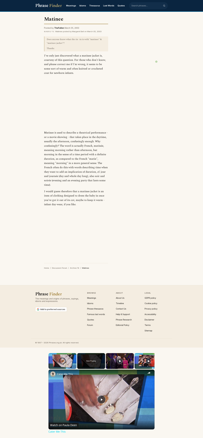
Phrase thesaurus (95, 309)
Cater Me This (65, 374)
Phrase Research (124, 319)
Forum (90, 325)
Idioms (82, 5)
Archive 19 (74, 268)
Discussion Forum (59, 268)
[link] (53, 374)
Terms (148, 325)
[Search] (164, 5)
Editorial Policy (122, 325)
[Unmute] (53, 367)
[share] (149, 372)
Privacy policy (151, 309)
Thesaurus (94, 5)
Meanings (71, 5)
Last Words (108, 5)
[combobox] (146, 5)
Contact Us (121, 309)
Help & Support (123, 314)
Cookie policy (151, 303)
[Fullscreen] (75, 367)
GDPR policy (150, 298)
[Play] (50, 367)
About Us (120, 298)
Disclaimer (149, 319)
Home (46, 268)
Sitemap (148, 330)
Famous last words (96, 314)
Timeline (120, 303)
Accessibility (150, 314)
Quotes (121, 5)
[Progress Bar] (62, 365)
